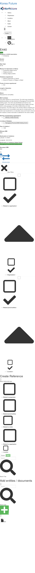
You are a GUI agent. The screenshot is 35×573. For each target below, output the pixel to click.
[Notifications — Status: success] (5, 29)
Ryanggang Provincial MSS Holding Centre (16, 123)
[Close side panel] (0, 152)
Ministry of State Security (11, 117)
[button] (1, 155)
